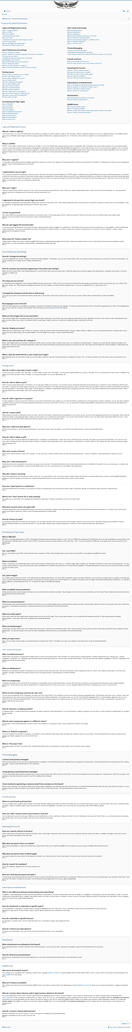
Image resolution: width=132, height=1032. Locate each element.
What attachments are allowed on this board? (80, 98)
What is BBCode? (7, 104)
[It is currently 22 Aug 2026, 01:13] (128, 19)
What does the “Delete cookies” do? (13, 45)
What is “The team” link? (74, 43)
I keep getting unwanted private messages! (80, 52)
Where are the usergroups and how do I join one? (81, 36)
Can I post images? (8, 110)
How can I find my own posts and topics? (79, 78)
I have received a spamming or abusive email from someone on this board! (89, 54)
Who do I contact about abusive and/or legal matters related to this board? (89, 110)
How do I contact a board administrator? (79, 112)
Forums (8, 11)
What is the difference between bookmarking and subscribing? (85, 85)
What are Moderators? (73, 32)
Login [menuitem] (128, 11)
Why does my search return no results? (79, 72)
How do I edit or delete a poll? (11, 84)
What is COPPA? (7, 32)
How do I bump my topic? (10, 97)
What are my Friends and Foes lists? (78, 61)
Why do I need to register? (10, 30)
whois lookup (6, 997)
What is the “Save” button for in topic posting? (16, 93)
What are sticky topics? (9, 115)
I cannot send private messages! (77, 50)
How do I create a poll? (9, 80)
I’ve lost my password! (9, 41)
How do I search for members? (76, 76)
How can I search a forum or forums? (78, 70)
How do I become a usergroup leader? (78, 38)
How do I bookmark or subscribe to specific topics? (82, 87)
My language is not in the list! (11, 60)
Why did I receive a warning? (10, 89)
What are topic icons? (8, 119)
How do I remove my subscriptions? (78, 91)
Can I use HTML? (7, 106)
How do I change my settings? (11, 52)
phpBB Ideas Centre (83, 985)
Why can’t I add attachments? (11, 87)
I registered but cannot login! (10, 36)
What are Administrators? (74, 30)
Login (5, 14)
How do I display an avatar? (10, 63)
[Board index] (66, 4)
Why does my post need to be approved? (14, 95)
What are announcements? (10, 113)
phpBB (58, 308)
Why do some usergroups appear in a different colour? (83, 39)
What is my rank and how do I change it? (14, 65)
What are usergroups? (73, 34)
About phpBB (6, 975)
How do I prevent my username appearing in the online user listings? (22, 54)
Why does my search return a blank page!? (80, 74)
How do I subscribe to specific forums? (79, 89)
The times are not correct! (10, 56)
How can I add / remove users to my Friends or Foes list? (84, 63)
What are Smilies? (7, 108)
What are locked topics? (9, 117)
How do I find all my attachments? (77, 99)
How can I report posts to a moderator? (14, 91)
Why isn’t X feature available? (76, 108)
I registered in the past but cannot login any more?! (17, 39)
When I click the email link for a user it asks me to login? (19, 67)
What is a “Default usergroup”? (76, 41)
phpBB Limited (52, 973)
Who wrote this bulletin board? (76, 107)
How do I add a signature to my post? (13, 78)
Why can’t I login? (7, 38)
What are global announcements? (12, 111)
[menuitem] (124, 11)
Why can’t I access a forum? (10, 86)
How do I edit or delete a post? (11, 76)
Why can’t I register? (8, 34)
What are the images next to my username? (15, 62)
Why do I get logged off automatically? (13, 43)
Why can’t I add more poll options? (12, 82)
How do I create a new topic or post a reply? (15, 74)
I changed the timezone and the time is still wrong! (17, 58)
